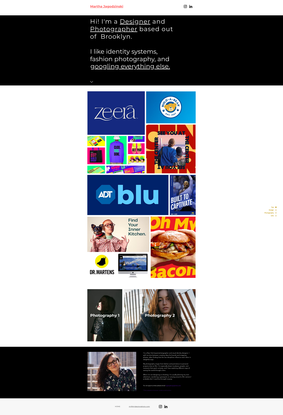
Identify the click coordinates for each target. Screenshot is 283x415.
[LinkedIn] (191, 6)
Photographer (113, 29)
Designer (135, 21)
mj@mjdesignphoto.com (173, 385)
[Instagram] (185, 6)
